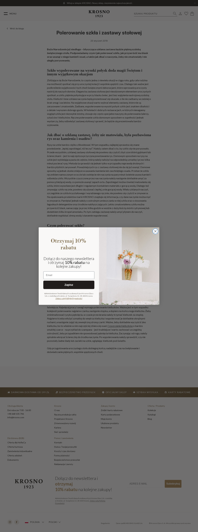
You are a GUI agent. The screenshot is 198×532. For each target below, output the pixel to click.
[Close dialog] (155, 231)
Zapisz (69, 284)
